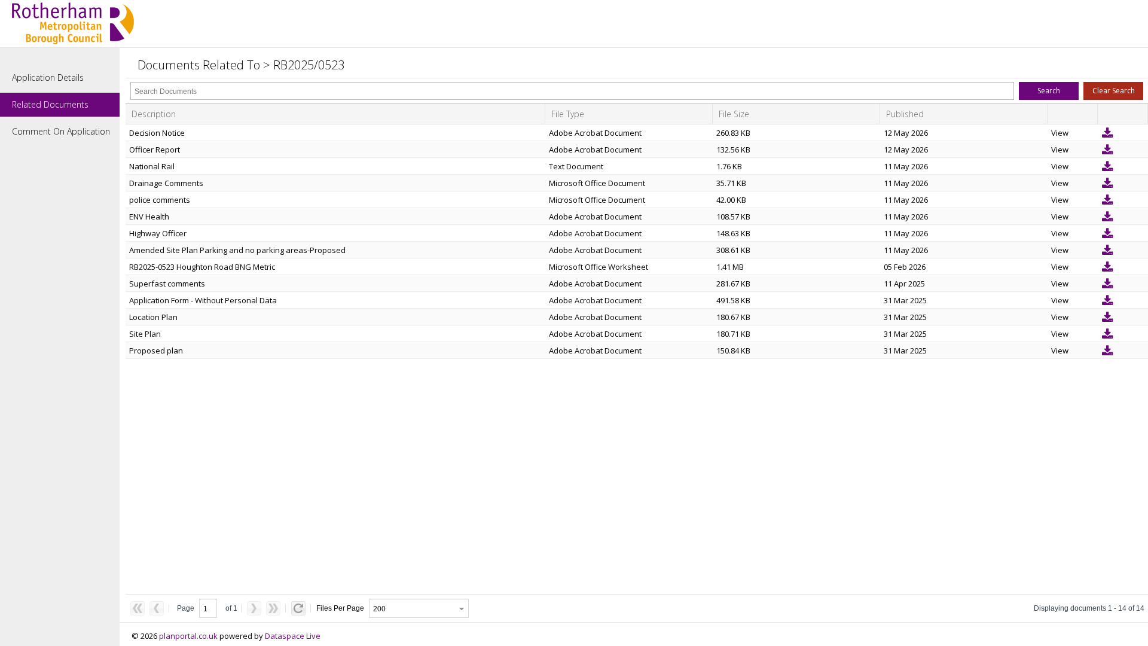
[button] (1048, 91)
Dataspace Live (292, 635)
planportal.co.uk (188, 635)
